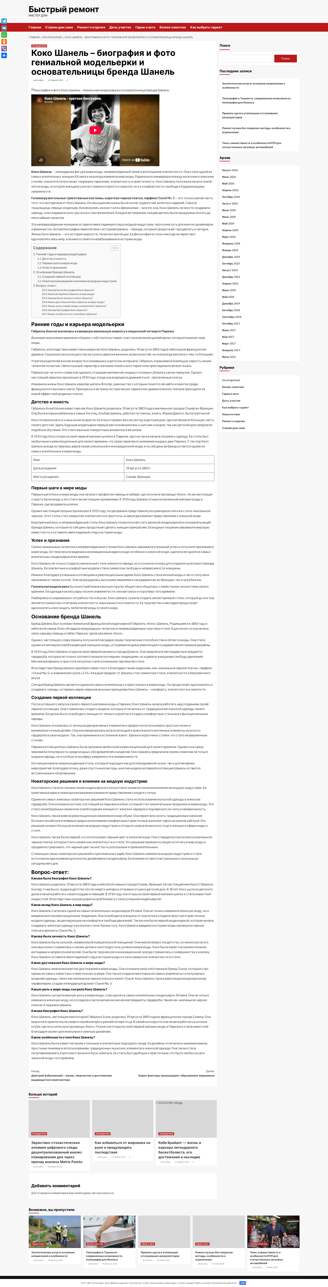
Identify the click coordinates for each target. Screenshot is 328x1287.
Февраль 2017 (231, 350)
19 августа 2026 (55, 1260)
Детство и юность (54, 258)
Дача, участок (120, 27)
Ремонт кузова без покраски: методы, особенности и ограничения (256, 130)
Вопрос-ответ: (46, 285)
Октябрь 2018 (231, 310)
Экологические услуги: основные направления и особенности (253, 85)
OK (242, 1283)
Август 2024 (230, 203)
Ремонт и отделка (91, 27)
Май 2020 (228, 296)
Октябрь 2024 (231, 196)
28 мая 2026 (272, 1267)
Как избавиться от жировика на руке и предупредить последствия (122, 1147)
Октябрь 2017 (231, 323)
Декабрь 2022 (231, 276)
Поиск (225, 45)
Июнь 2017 (229, 330)
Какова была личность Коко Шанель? (70, 298)
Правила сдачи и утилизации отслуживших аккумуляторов (250, 115)
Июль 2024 (229, 210)
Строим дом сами (59, 27)
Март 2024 (229, 236)
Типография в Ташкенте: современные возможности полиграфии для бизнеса (256, 100)
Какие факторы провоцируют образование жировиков (176, 1073)
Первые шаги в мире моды (59, 263)
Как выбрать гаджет (206, 27)
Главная (35, 27)
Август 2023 (230, 270)
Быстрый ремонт (64, 9)
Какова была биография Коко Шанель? (71, 290)
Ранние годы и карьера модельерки (61, 254)
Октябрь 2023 (231, 263)
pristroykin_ (39, 80)
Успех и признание (54, 267)
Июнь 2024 (229, 216)
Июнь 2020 (229, 290)
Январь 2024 (230, 250)
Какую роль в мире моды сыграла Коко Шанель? (77, 305)
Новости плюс (231, 414)
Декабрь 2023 (231, 256)
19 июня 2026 (163, 1260)
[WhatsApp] (4, 34)
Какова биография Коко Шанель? (68, 310)
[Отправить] (4, 55)
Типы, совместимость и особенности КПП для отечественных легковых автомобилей (251, 145)
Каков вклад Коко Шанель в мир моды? (71, 294)
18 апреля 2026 (55, 1166)
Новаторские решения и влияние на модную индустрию (79, 281)
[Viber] (4, 48)
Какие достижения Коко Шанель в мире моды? (76, 302)
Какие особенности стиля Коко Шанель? (72, 314)
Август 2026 (230, 170)
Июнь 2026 (229, 176)
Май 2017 (228, 336)
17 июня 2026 (218, 1264)
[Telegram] (4, 21)
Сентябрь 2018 (231, 316)
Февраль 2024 (231, 243)
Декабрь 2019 (231, 303)
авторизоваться (103, 1193)
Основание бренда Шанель (55, 272)
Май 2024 (228, 223)
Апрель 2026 (230, 190)
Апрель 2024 (230, 230)
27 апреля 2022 (55, 80)
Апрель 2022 (230, 283)
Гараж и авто (145, 27)
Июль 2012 (229, 356)
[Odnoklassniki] (4, 41)
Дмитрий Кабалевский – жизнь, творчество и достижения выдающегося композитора (71, 1075)
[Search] (297, 27)
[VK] (4, 28)
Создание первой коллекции (61, 276)
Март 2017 (229, 343)
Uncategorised (39, 46)
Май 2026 (228, 183)
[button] (113, 248)
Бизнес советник (173, 27)
